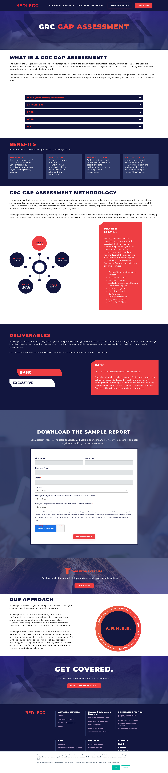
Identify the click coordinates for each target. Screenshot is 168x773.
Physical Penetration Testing (127, 724)
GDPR (30, 119)
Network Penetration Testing (127, 716)
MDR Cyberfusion (95, 728)
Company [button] (81, 5)
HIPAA (60, 726)
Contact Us (143, 5)
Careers (61, 744)
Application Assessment (128, 720)
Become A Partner (95, 744)
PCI (29, 126)
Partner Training (95, 748)
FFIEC (30, 112)
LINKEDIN (123, 751)
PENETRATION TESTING (130, 712)
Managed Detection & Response (99, 713)
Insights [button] (67, 5)
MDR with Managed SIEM (98, 717)
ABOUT (62, 740)
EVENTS (122, 748)
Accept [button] (116, 768)
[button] (97, 5)
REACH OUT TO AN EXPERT (84, 686)
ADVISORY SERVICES (69, 712)
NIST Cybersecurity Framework (45, 98)
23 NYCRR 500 (35, 105)
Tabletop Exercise (65, 719)
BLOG (121, 744)
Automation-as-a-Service (98, 732)
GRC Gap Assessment (67, 723)
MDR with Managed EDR (98, 721)
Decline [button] (125, 768)
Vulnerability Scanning (127, 728)
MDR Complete (94, 725)
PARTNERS (93, 740)
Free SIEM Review (120, 5)
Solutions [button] (53, 5)
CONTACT (123, 740)
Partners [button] (95, 5)
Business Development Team (70, 748)
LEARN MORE (84, 585)
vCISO (60, 716)
